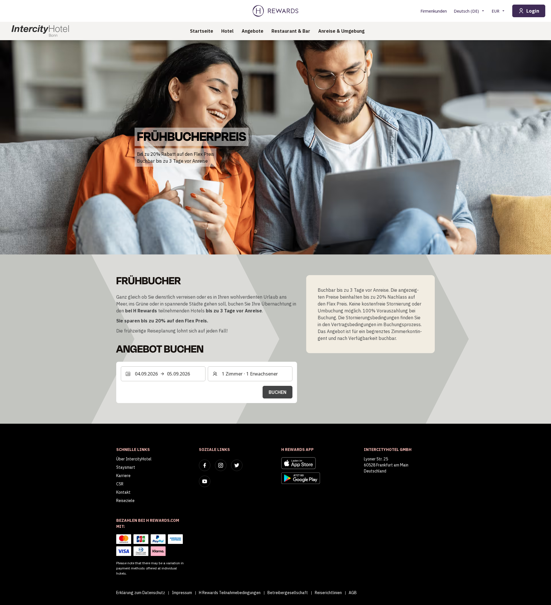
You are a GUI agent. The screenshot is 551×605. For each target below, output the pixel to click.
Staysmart (125, 467)
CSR (119, 484)
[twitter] (236, 465)
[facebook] (204, 465)
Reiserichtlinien (328, 592)
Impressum (182, 592)
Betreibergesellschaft (287, 592)
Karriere (123, 475)
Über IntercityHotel (134, 459)
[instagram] (220, 465)
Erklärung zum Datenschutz (140, 592)
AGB (353, 592)
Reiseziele (125, 500)
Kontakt (123, 492)
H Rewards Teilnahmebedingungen (230, 592)
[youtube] (204, 481)
